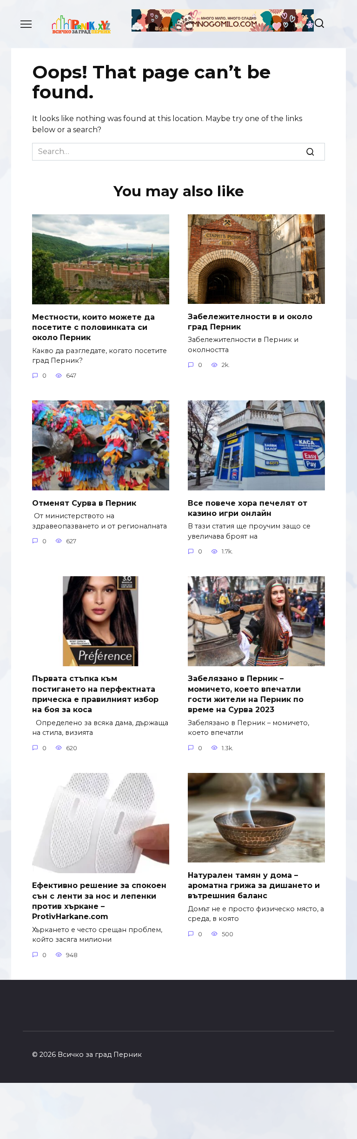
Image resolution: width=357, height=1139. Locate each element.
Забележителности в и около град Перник (250, 321)
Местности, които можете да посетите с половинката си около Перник (93, 327)
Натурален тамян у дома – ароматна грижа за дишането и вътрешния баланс (254, 885)
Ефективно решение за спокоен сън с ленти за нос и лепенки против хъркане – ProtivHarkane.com (99, 901)
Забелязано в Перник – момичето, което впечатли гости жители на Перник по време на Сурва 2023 (246, 694)
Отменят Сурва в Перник (84, 502)
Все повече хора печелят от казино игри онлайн (247, 507)
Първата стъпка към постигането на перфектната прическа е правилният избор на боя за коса (95, 694)
